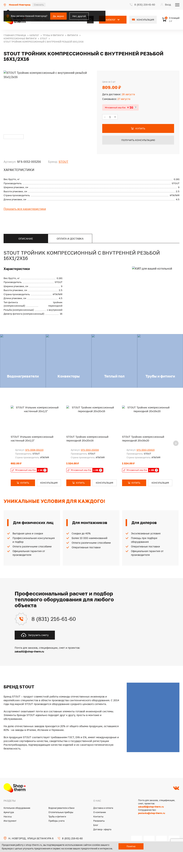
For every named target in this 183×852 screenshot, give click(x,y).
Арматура (9, 812)
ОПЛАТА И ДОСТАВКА (70, 238)
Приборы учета (56, 820)
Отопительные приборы (60, 812)
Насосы (8, 816)
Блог (95, 825)
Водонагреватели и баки (61, 808)
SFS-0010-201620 (146, 450)
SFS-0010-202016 (90, 450)
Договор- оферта (102, 829)
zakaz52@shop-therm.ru (151, 806)
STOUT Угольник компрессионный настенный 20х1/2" (32, 438)
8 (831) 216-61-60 (53, 619)
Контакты (98, 816)
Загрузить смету (38, 635)
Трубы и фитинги (57, 816)
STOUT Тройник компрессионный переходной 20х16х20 (143, 438)
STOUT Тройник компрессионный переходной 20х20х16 (87, 438)
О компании (99, 812)
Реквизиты (99, 820)
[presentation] (176, 443)
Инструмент (10, 820)
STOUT (63, 161)
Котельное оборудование (17, 808)
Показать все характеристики (25, 209)
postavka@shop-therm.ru (151, 813)
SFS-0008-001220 (34, 450)
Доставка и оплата (103, 808)
